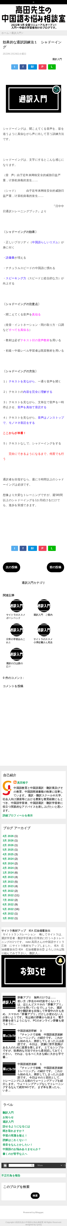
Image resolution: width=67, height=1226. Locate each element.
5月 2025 (8, 849)
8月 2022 (8, 895)
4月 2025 (8, 854)
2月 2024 (8, 867)
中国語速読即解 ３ (30, 1030)
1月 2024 (8, 872)
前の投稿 (55, 567)
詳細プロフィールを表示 (18, 815)
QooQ (39, 1224)
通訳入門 (57, 59)
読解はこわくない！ (15, 1139)
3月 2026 (8, 840)
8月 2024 (8, 863)
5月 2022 (8, 909)
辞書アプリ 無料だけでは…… (37, 997)
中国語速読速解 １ (30, 1064)
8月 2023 (8, 877)
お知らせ (8, 1117)
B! (32, 66)
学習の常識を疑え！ (15, 1135)
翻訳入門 (8, 1112)
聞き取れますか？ (14, 1130)
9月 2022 (8, 890)
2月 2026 (8, 845)
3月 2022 (8, 918)
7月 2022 (8, 899)
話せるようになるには (16, 1126)
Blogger (39, 1212)
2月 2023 (8, 886)
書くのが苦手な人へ (15, 1153)
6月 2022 (8, 904)
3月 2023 (8, 881)
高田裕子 (22, 782)
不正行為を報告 (11, 1175)
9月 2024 (8, 858)
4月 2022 (8, 913)
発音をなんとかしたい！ (18, 1144)
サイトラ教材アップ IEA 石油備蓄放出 (25, 930)
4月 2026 (8, 836)
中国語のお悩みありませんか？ (22, 1149)
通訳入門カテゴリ (33, 582)
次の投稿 (11, 567)
